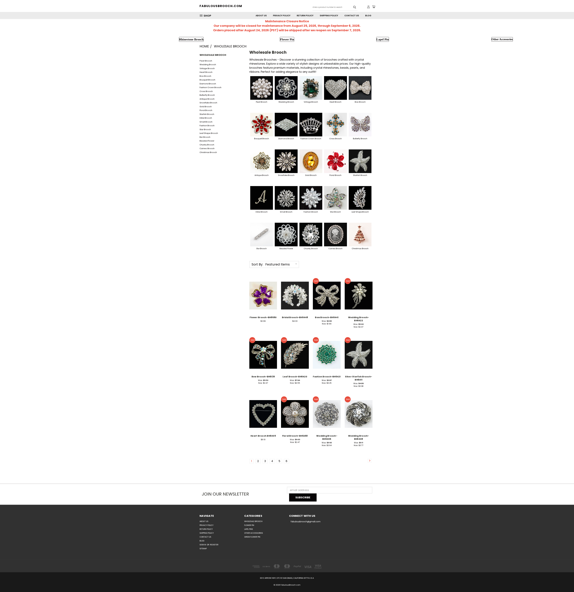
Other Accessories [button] (502, 39)
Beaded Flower (207, 140)
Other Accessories (253, 533)
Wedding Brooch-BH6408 (358, 437)
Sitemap (203, 548)
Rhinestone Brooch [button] (191, 39)
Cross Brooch (206, 91)
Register (214, 544)
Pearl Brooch (206, 60)
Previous (565, 582)
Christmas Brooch (208, 152)
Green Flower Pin (252, 537)
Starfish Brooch (207, 114)
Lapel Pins (248, 529)
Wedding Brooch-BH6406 (326, 437)
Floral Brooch (206, 110)
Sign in (203, 544)
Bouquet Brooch (207, 79)
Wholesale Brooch (253, 521)
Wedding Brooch (208, 64)
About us (261, 15)
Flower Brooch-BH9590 (263, 317)
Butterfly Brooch (207, 95)
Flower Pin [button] (287, 39)
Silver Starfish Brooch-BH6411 (358, 378)
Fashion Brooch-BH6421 (327, 376)
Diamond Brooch (208, 83)
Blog (368, 15)
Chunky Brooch (207, 144)
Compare (262, 291)
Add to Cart (263, 298)
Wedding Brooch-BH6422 (358, 319)
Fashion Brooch (207, 125)
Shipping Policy (329, 15)
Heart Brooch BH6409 (263, 435)
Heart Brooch (206, 72)
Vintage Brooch (207, 68)
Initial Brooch (206, 118)
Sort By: (257, 264)
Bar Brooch (205, 137)
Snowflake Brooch (208, 102)
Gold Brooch (206, 106)
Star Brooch (205, 129)
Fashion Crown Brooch (210, 87)
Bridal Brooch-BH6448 (295, 317)
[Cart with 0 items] (373, 6)
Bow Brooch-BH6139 (263, 376)
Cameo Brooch (207, 148)
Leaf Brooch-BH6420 (295, 376)
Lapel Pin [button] (382, 39)
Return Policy (305, 15)
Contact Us (351, 15)
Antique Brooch (207, 99)
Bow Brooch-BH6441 (326, 317)
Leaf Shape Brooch (209, 133)
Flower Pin (249, 525)
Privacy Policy (281, 15)
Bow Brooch (205, 76)
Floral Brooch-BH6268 (295, 435)
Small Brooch (206, 121)
